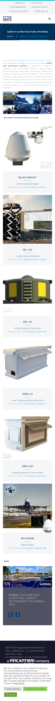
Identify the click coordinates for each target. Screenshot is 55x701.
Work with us (41, 11)
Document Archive (19, 11)
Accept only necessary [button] (35, 689)
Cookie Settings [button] (12, 689)
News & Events (40, 7)
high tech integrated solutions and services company (30, 60)
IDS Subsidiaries (18, 7)
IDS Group (37, 3)
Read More (19, 683)
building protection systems (24, 80)
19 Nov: (27, 600)
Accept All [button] (10, 694)
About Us (20, 3)
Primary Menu (49, 19)
